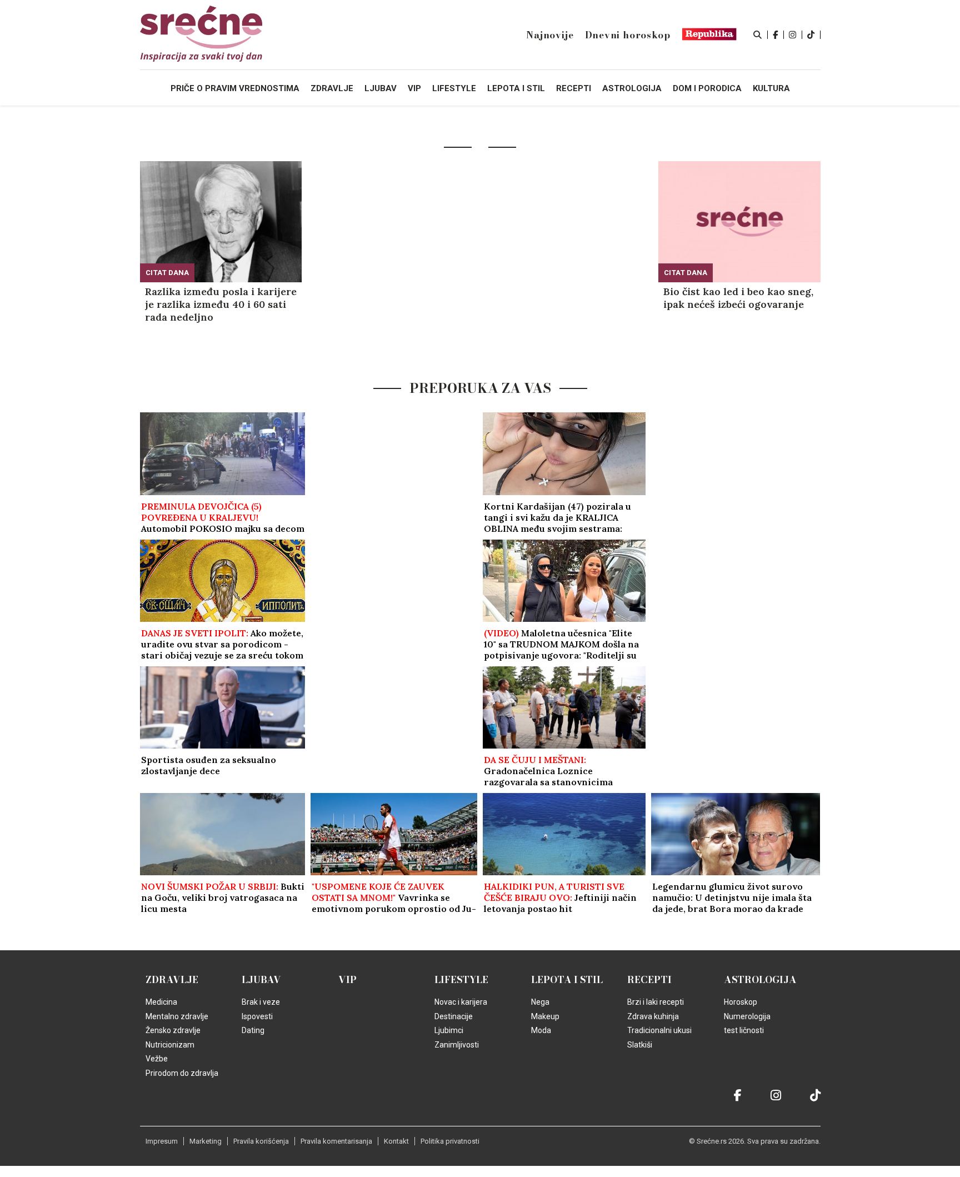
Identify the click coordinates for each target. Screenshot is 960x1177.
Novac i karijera (460, 1002)
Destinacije (453, 1016)
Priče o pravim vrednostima (235, 88)
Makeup (545, 1016)
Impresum (162, 1141)
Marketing (205, 1141)
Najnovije (549, 35)
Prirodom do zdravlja (182, 1073)
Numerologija (747, 1016)
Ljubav (261, 979)
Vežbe (157, 1058)
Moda (541, 1030)
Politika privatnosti (450, 1141)
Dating (253, 1030)
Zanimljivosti (456, 1044)
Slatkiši (639, 1044)
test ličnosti (744, 1030)
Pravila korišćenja (261, 1141)
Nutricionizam (170, 1044)
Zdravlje (172, 979)
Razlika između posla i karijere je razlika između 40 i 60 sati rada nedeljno (221, 304)
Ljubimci (448, 1030)
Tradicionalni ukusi (659, 1030)
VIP (347, 979)
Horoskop (740, 1002)
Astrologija (760, 979)
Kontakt (396, 1141)
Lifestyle (461, 979)
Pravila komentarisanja (336, 1141)
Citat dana (167, 272)
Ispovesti (257, 1016)
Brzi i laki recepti (655, 1002)
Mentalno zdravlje (177, 1016)
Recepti (649, 979)
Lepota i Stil (567, 979)
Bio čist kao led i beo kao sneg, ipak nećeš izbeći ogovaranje (738, 298)
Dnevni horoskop (628, 35)
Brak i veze (261, 1002)
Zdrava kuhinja (653, 1016)
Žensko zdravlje (173, 1030)
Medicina (161, 1002)
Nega (540, 1002)
